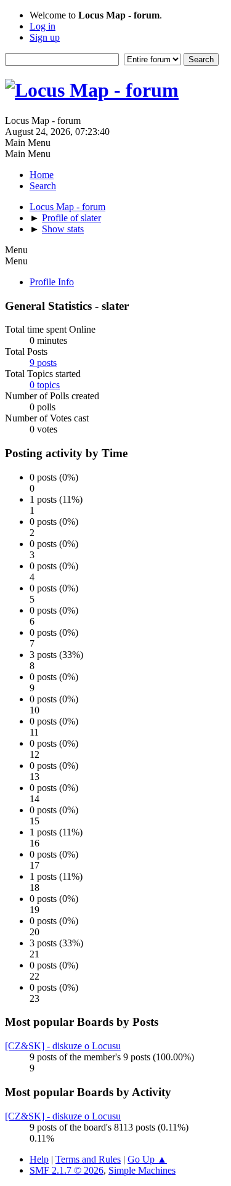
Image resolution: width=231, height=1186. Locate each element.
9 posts (43, 362)
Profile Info (52, 282)
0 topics (45, 385)
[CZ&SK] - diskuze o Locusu (63, 1046)
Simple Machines (142, 1170)
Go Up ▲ (147, 1159)
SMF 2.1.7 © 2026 (66, 1170)
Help (39, 1159)
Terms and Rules (88, 1159)
